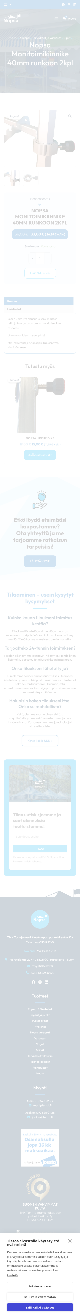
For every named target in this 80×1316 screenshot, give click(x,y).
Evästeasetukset (40, 1286)
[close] (70, 1241)
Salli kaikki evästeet (40, 1307)
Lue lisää (12, 1275)
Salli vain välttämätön (40, 1297)
